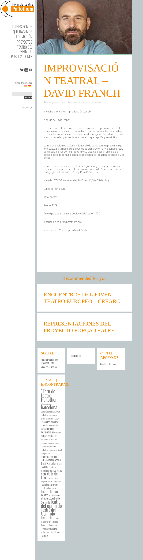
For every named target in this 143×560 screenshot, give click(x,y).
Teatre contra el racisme (50, 486)
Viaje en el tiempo (49, 367)
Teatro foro (48, 517)
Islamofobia (55, 459)
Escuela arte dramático (49, 423)
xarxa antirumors (49, 530)
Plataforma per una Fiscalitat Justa (49, 361)
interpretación (47, 457)
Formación (24, 36)
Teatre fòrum (49, 491)
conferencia (53, 415)
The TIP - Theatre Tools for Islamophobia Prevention (49, 525)
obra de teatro (53, 478)
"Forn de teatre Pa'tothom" (50, 395)
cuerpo (43, 418)
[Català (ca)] (25, 86)
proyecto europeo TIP (48, 481)
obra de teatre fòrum (49, 475)
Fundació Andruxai (108, 364)
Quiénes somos (21, 26)
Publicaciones (21, 56)
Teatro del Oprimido (24, 49)
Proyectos (24, 42)
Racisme (58, 481)
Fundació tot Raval (55, 449)
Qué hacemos (22, 31)
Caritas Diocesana (46, 411)
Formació (50, 428)
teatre (49, 484)
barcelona (49, 407)
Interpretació (45, 453)
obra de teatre (56, 470)
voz (50, 528)
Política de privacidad (23, 83)
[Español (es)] (29, 86)
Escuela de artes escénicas (82, 102)
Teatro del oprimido (51, 503)
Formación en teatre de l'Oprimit (51, 434)
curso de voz (50, 418)
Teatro (44, 494)
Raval (43, 485)
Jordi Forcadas (48, 463)
